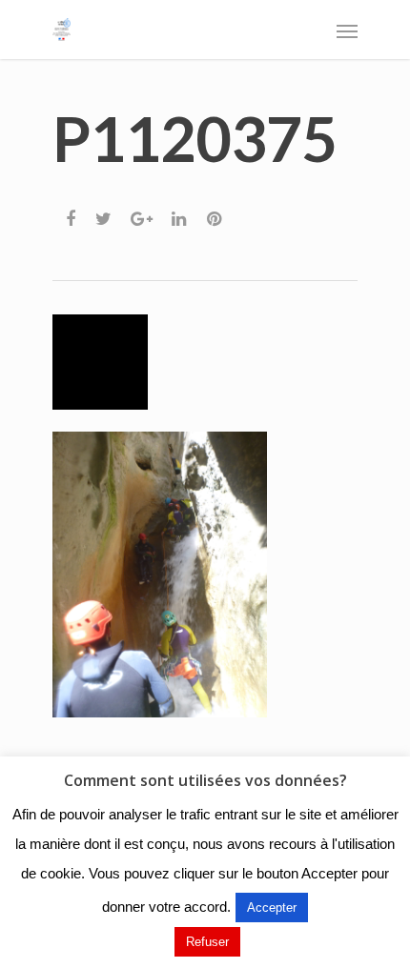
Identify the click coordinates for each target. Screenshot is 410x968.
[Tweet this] (104, 213)
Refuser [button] (207, 942)
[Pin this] (216, 213)
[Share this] (72, 213)
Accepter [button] (272, 907)
